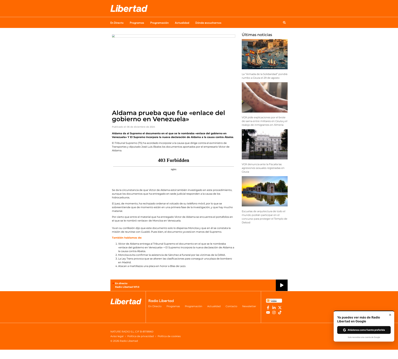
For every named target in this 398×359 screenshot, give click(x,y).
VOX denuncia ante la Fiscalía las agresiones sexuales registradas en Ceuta (263, 168)
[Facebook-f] (268, 307)
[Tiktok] (280, 312)
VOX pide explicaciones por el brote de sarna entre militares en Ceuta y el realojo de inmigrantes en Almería (264, 121)
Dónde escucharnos (208, 22)
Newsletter (249, 306)
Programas (137, 22)
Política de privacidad (140, 336)
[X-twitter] (280, 307)
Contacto (231, 306)
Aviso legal (116, 336)
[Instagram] (274, 312)
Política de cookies (169, 336)
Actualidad (182, 22)
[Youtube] (268, 312)
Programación (159, 22)
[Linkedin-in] (274, 307)
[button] (284, 22)
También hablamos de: (127, 237)
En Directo (117, 22)
